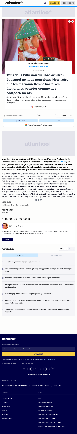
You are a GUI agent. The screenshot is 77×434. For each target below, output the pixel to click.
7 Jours (71, 249)
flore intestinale (22, 205)
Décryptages (38, 63)
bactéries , (6, 205)
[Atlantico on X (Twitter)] (29, 369)
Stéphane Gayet (39, 107)
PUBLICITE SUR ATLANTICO (47, 406)
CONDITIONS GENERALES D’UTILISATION (51, 426)
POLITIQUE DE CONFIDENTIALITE (48, 414)
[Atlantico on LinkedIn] (41, 369)
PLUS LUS (20, 255)
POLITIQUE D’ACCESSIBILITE (47, 418)
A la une (30, 63)
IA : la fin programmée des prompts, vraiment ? (22, 262)
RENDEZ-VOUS (6, 406)
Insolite (46, 63)
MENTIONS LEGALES (45, 402)
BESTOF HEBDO (7, 418)
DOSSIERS (5, 402)
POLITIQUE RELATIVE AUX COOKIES (49, 422)
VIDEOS (4, 410)
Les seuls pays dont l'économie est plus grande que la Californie (29, 294)
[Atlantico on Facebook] (35, 369)
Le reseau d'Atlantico (40, 386)
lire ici (63, 161)
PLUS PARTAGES (56, 255)
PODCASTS (5, 414)
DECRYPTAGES (7, 398)
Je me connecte (68, 3)
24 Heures (63, 249)
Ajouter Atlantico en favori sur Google (40, 125)
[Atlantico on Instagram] (47, 369)
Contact (57, 386)
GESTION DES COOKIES (45, 410)
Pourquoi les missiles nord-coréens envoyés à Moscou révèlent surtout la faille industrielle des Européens (39, 286)
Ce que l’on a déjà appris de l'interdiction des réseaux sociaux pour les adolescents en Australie (37, 311)
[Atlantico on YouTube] (53, 369)
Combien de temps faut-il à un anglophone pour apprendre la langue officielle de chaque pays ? (38, 270)
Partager (21, 120)
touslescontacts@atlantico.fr (38, 374)
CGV (39, 398)
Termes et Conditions (48, 359)
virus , (13, 205)
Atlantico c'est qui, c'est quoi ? (14, 386)
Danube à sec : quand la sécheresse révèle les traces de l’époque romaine (32, 278)
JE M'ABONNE (54, 3)
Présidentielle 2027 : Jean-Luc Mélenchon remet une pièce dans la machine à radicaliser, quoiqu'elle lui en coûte (38, 302)
